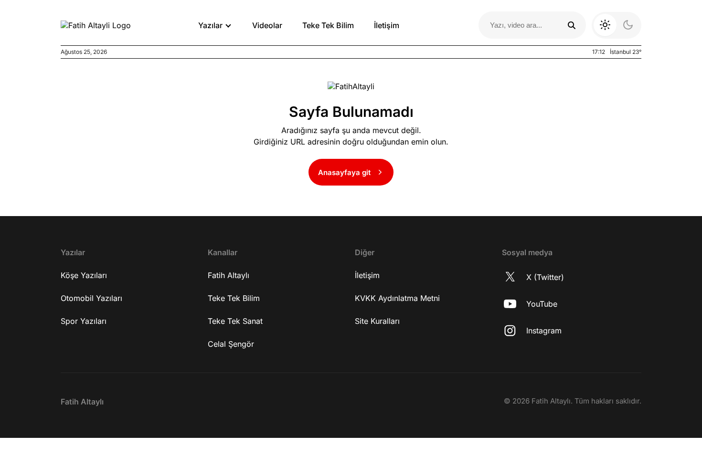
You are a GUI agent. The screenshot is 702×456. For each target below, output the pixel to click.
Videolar (267, 25)
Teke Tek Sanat (235, 321)
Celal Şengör (231, 344)
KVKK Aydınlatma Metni (397, 298)
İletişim (386, 25)
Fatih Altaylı (228, 275)
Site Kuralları (377, 321)
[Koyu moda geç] (616, 25)
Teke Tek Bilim (328, 25)
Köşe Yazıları (84, 275)
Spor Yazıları (83, 321)
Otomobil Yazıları (91, 298)
